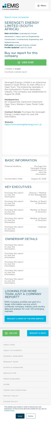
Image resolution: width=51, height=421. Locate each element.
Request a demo (38, 333)
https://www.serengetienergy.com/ (22, 125)
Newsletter (9, 373)
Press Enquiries (11, 379)
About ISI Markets (12, 350)
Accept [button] (20, 416)
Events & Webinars (13, 367)
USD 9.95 (27, 62)
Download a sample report (16, 72)
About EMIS (9, 345)
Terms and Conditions (14, 390)
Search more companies (17, 17)
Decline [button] (30, 416)
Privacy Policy (11, 396)
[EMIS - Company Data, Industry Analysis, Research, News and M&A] (10, 7)
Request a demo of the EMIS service (25, 319)
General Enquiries (13, 356)
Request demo (10, 362)
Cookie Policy (10, 401)
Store (6, 384)
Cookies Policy (9, 410)
